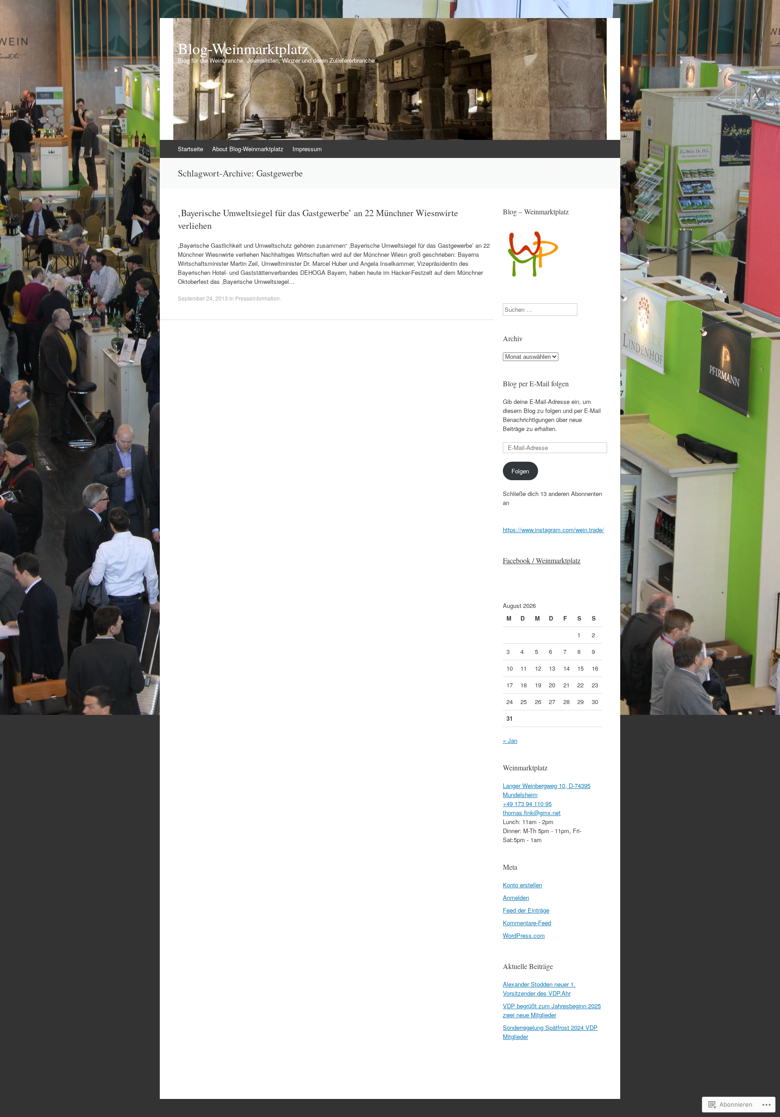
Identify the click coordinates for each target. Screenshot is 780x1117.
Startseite (190, 148)
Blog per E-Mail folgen (536, 383)
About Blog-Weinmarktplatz (247, 148)
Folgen (520, 471)
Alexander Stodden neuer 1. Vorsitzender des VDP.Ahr (539, 988)
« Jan (510, 740)
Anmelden (516, 897)
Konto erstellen (522, 885)
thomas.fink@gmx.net (532, 812)
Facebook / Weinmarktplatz (541, 560)
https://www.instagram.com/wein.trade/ (553, 529)
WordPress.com (524, 935)
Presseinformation (257, 298)
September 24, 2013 (203, 298)
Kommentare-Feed (527, 922)
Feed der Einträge (526, 910)
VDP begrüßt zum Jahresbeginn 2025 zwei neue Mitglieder (552, 1010)
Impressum (307, 148)
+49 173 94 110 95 (527, 803)
